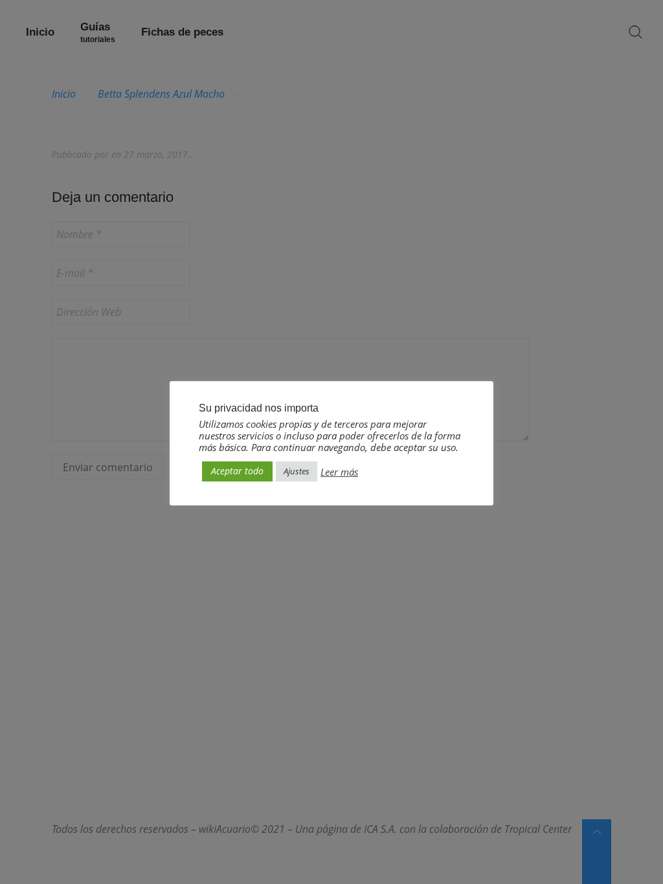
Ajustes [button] (296, 471)
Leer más (339, 472)
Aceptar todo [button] (237, 471)
